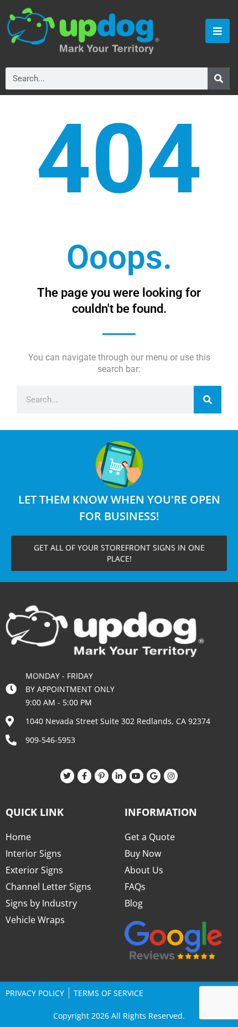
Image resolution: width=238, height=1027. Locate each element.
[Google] (154, 776)
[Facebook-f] (84, 776)
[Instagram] (171, 776)
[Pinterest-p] (101, 776)
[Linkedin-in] (119, 776)
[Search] (219, 78)
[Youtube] (136, 776)
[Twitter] (67, 776)
